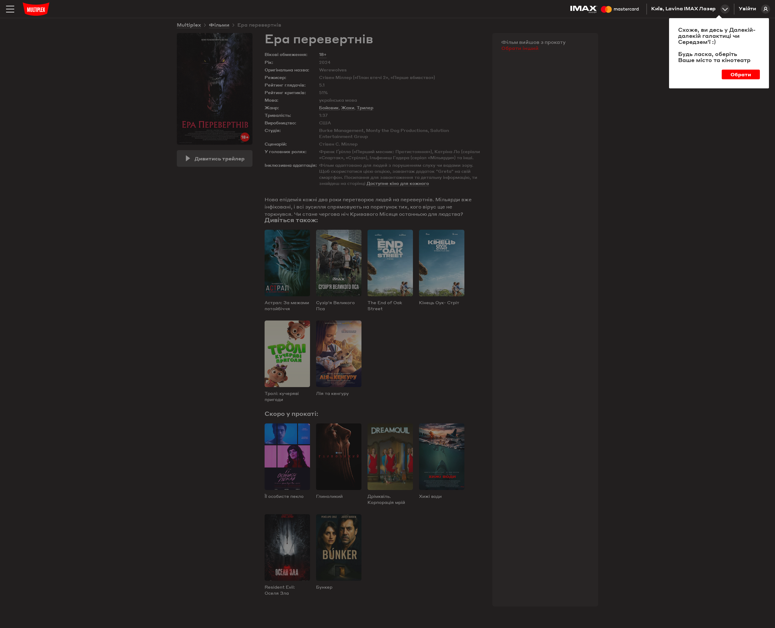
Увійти (747, 9)
